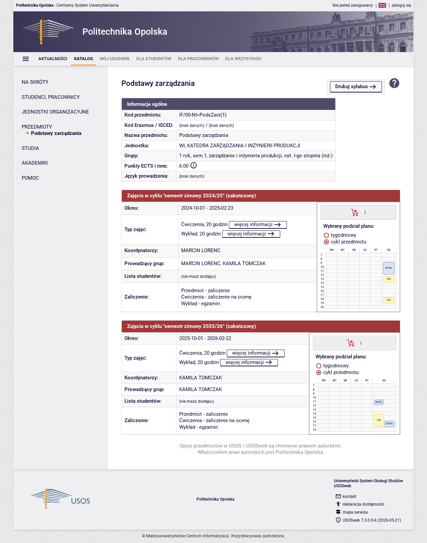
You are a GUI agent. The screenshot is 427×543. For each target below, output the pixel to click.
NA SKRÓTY (35, 82)
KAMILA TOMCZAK (244, 263)
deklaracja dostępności (363, 504)
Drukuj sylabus (351, 86)
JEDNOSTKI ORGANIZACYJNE (55, 112)
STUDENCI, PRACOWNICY (51, 97)
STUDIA (30, 148)
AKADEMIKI (35, 163)
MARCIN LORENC (201, 250)
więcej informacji (253, 224)
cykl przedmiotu (348, 242)
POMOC (30, 178)
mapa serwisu (355, 512)
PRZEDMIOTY (37, 127)
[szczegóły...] (365, 212)
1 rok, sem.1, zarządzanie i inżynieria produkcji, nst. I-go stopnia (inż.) (256, 156)
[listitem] (53, 59)
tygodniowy (343, 235)
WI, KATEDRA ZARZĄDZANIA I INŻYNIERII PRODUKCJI (239, 146)
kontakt (349, 496)
